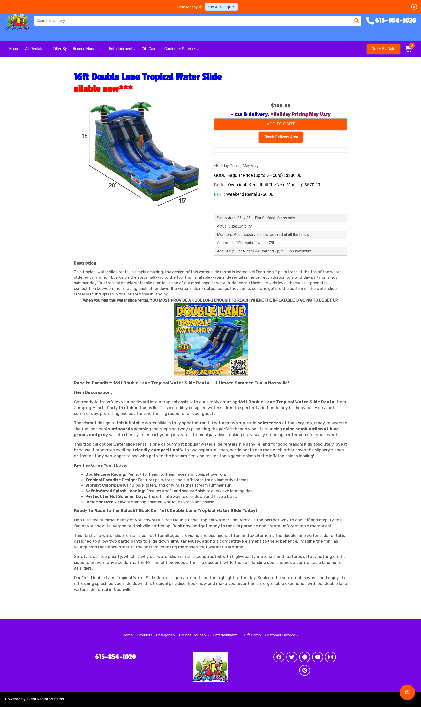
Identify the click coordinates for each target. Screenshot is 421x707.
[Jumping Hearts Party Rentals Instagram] (330, 657)
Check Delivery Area (281, 137)
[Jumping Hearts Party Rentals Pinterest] (304, 670)
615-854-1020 (115, 657)
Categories (165, 635)
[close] (414, 7)
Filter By (60, 48)
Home (14, 48)
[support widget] (407, 692)
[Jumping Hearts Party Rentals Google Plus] (304, 657)
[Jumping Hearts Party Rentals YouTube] (317, 657)
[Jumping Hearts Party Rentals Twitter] (291, 657)
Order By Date (383, 48)
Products (144, 635)
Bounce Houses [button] (87, 48)
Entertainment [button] (121, 48)
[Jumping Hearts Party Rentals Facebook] (278, 657)
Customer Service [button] (180, 48)
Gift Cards (150, 48)
